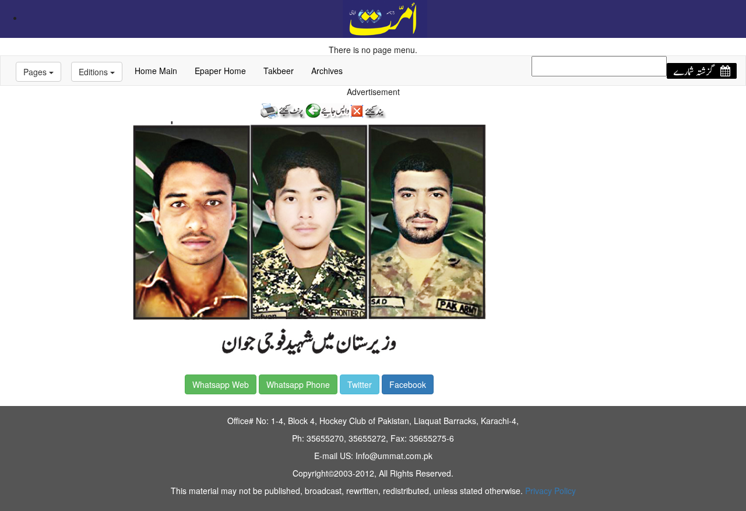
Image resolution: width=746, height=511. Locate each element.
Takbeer (278, 70)
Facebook (407, 384)
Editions (94, 72)
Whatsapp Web (220, 384)
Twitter (359, 384)
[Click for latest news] (385, 17)
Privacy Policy (550, 490)
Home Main (156, 70)
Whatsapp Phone (298, 384)
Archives (327, 70)
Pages (36, 72)
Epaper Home (220, 70)
